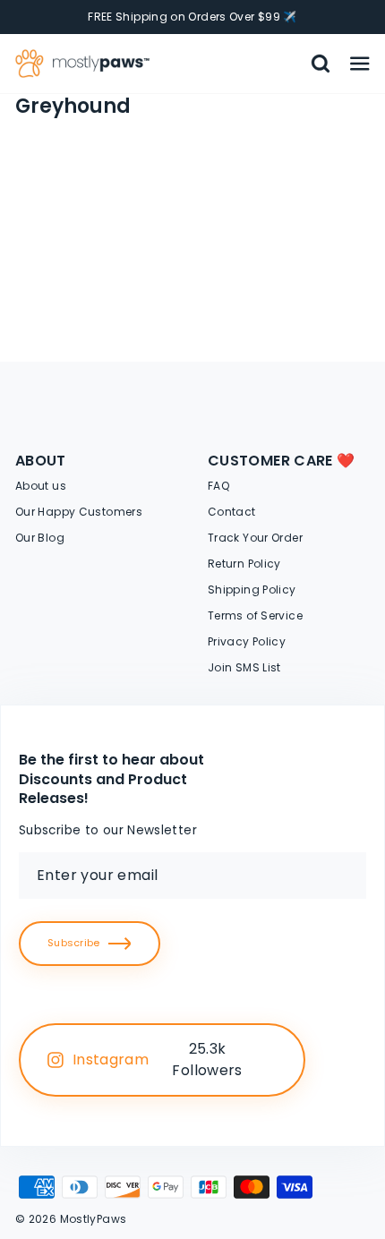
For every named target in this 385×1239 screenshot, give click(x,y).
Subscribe (73, 943)
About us (40, 485)
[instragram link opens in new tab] (271, 1060)
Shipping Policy (252, 589)
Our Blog (39, 537)
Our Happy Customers (78, 511)
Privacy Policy (247, 641)
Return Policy (244, 563)
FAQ (218, 485)
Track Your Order (255, 537)
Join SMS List (244, 667)
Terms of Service (255, 615)
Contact (232, 511)
